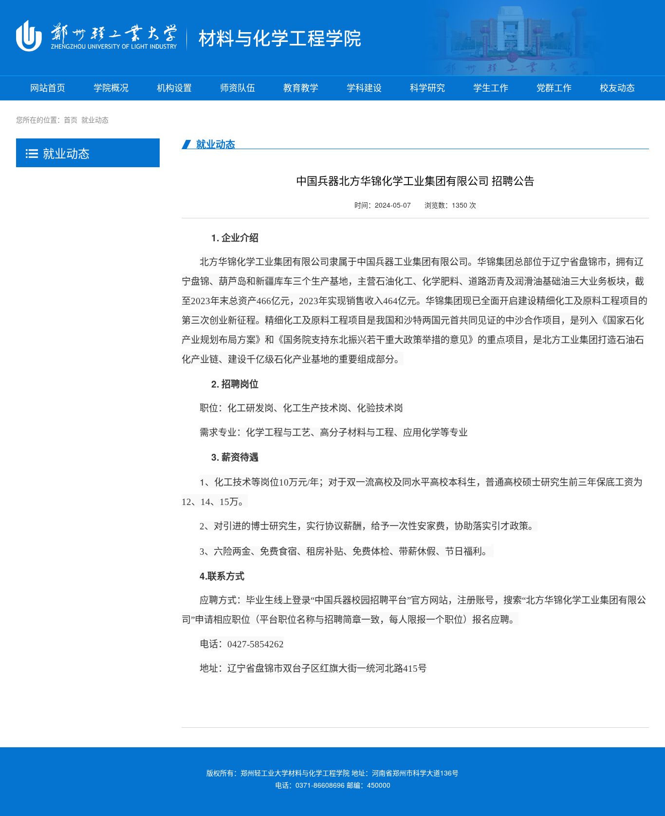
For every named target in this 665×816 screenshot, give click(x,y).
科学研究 (427, 88)
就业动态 (95, 119)
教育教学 (300, 88)
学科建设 (364, 88)
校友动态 (617, 88)
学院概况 (111, 88)
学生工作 (490, 88)
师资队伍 (237, 88)
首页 (70, 119)
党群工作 (554, 88)
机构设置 (174, 88)
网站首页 (47, 88)
